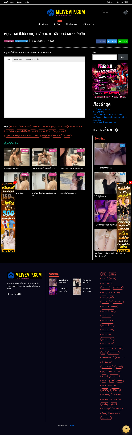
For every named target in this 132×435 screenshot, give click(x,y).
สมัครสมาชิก (24, 2)
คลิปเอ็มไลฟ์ (10, 131)
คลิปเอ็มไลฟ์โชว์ (22, 131)
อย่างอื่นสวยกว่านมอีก (101, 109)
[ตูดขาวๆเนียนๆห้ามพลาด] (17, 181)
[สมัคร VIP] (126, 429)
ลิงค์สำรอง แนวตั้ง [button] (32, 59)
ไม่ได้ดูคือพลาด (98, 112)
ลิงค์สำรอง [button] (18, 59)
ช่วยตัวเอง (42, 131)
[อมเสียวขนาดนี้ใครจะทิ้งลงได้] (44, 157)
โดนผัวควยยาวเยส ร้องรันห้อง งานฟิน (107, 114)
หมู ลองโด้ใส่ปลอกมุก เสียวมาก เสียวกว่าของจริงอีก (22, 136)
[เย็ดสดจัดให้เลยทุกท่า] (72, 181)
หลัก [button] (8, 59)
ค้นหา (94, 52)
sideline (71, 425)
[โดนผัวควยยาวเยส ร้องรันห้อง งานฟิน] (110, 211)
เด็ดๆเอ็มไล (46, 136)
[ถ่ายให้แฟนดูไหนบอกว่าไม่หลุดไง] (44, 181)
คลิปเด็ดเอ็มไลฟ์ (75, 126)
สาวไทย (62, 131)
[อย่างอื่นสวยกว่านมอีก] (110, 154)
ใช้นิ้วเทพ (67, 136)
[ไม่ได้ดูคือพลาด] (110, 183)
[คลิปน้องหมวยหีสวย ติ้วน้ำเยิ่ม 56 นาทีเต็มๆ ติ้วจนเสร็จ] (110, 240)
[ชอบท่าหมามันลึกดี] (17, 157)
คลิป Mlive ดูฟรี (48, 126)
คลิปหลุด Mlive (61, 126)
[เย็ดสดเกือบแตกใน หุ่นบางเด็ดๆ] (72, 157)
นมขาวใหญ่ (52, 131)
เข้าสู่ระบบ (10, 2)
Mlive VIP (13, 126)
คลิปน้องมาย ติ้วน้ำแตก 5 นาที (104, 123)
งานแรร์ (33, 131)
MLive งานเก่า (25, 126)
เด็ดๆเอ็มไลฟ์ (57, 136)
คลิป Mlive (36, 126)
